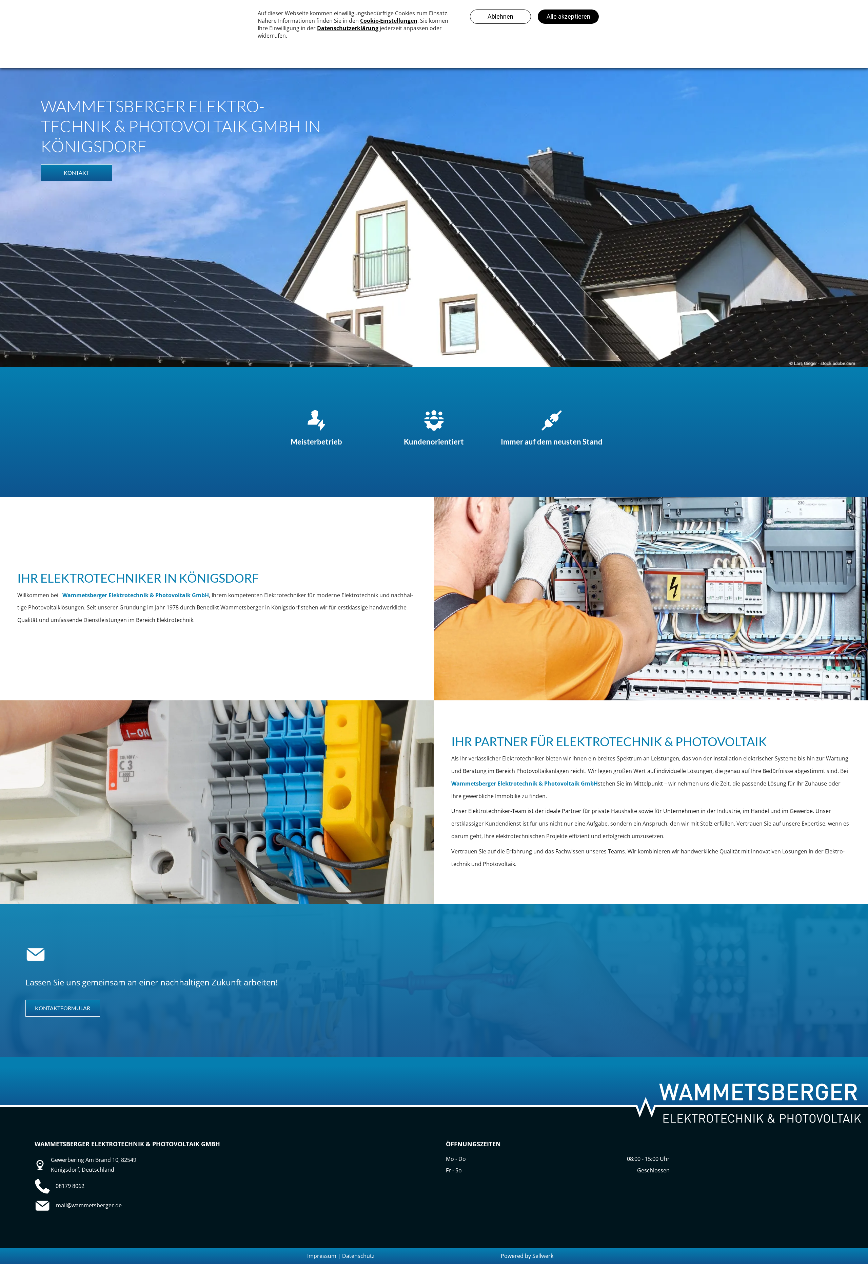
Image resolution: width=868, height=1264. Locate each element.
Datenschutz (358, 1256)
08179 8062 (70, 1186)
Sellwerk (542, 1256)
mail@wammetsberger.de (89, 1205)
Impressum (321, 1256)
